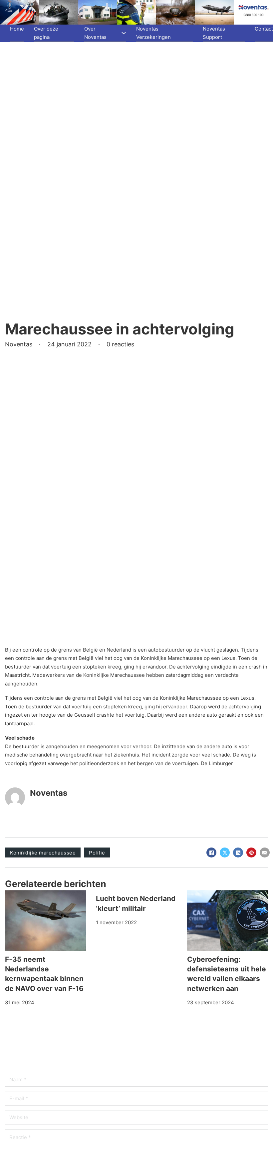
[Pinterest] (251, 852)
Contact (264, 29)
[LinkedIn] (238, 852)
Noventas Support (214, 33)
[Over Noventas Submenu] (123, 33)
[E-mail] (265, 852)
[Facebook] (211, 852)
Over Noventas (95, 33)
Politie (97, 853)
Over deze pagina (46, 33)
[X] (225, 852)
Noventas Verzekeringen (153, 33)
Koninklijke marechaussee (43, 853)
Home (17, 29)
